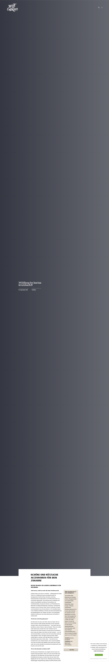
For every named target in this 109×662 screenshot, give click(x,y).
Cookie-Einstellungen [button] (99, 651)
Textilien (34, 289)
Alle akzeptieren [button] (99, 654)
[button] (102, 7)
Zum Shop (71, 649)
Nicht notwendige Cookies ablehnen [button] (98, 658)
